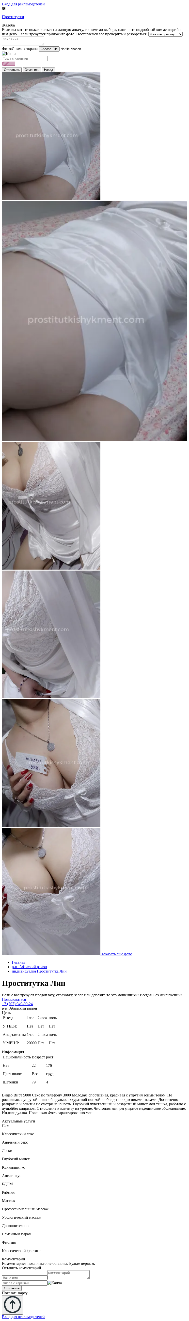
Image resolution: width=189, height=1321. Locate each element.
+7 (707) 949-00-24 (17, 1004)
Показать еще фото (116, 954)
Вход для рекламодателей (23, 4)
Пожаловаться (14, 999)
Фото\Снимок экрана (20, 49)
